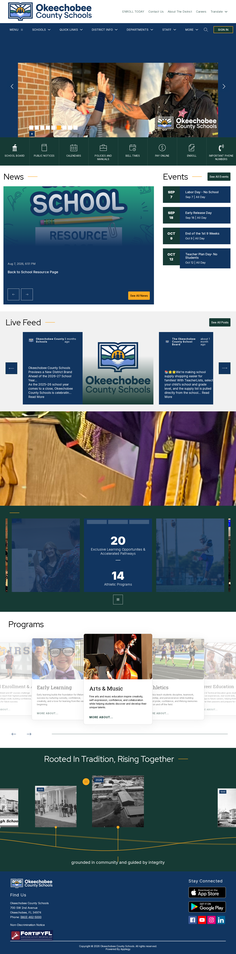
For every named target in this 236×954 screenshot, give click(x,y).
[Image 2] (37, 128)
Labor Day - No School (202, 192)
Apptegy (125, 949)
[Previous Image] (12, 87)
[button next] (224, 368)
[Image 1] (31, 128)
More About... (47, 713)
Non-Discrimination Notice (27, 925)
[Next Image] (223, 87)
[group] (118, 679)
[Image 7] (64, 128)
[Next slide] (29, 734)
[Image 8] (70, 128)
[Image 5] (53, 128)
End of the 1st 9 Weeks (202, 233)
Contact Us (156, 11)
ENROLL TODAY (133, 11)
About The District (180, 11)
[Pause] (118, 600)
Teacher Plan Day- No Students (201, 255)
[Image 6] (59, 128)
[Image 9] (75, 128)
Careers (201, 11)
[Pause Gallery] (32, 134)
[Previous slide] (13, 734)
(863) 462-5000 (30, 917)
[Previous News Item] (13, 294)
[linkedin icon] (221, 923)
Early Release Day (198, 213)
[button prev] (11, 368)
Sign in (223, 29)
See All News (139, 295)
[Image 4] (48, 128)
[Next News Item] (27, 294)
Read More (36, 397)
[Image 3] (42, 128)
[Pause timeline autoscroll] (86, 781)
